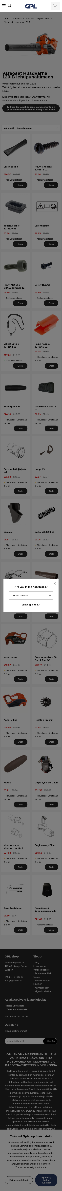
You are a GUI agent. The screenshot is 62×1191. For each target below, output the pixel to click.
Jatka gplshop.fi (31, 604)
